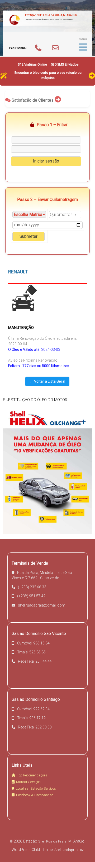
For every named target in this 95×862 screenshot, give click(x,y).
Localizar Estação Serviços (36, 788)
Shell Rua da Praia (52, 841)
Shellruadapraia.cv (68, 850)
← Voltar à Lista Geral (47, 381)
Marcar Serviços (28, 782)
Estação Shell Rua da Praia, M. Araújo (51, 15)
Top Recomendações (32, 775)
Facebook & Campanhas (35, 795)
